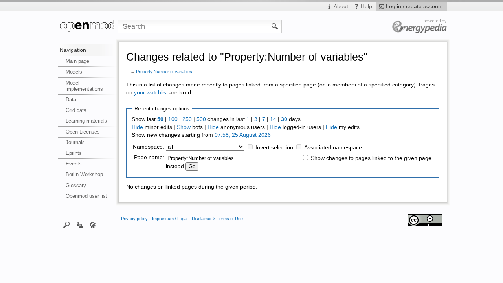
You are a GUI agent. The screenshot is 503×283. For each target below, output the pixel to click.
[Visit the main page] (88, 27)
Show (184, 127)
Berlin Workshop (84, 174)
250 (187, 119)
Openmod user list (86, 196)
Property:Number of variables (164, 71)
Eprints (74, 153)
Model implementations (84, 86)
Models (74, 72)
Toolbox (93, 224)
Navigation (73, 50)
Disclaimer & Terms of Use (217, 218)
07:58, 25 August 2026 (243, 135)
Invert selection (274, 148)
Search (67, 224)
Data (71, 100)
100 (173, 119)
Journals (75, 142)
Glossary (76, 185)
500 (201, 119)
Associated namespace (333, 148)
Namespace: (148, 147)
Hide (137, 127)
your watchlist (151, 93)
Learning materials (86, 121)
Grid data (76, 110)
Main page (77, 61)
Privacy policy (134, 218)
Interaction (79, 224)
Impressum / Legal (169, 218)
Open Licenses (83, 132)
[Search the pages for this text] (274, 26)
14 (273, 119)
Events (74, 164)
